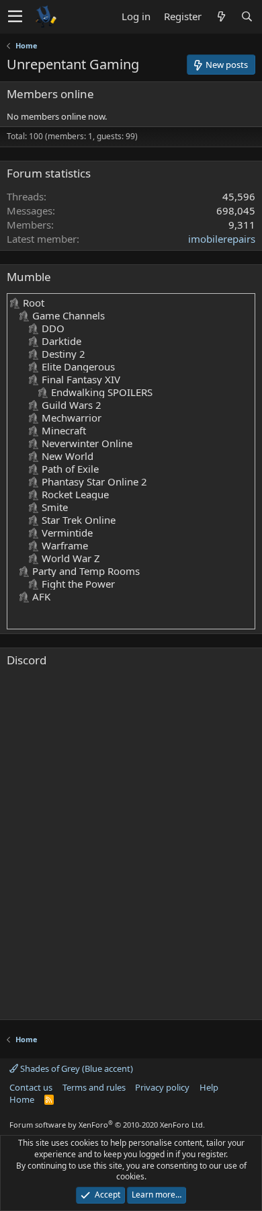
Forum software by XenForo (107, 1125)
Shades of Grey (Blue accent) (75, 1068)
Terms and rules (94, 1087)
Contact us (30, 1087)
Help (209, 1087)
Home (21, 1099)
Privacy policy (162, 1087)
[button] (15, 17)
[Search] (246, 16)
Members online (50, 94)
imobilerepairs (221, 238)
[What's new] (221, 16)
